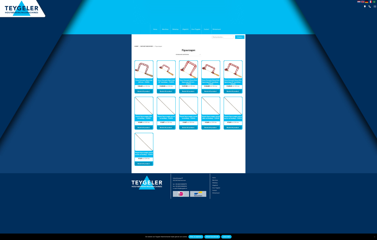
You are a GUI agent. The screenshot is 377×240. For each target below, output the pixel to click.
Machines (165, 29)
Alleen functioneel (212, 236)
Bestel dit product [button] (144, 91)
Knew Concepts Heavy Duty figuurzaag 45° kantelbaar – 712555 (210, 82)
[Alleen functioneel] (375, 237)
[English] (363, 1)
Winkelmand (217, 29)
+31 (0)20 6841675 (181, 184)
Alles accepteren (196, 236)
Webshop (175, 29)
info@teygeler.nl (182, 188)
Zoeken (239, 37)
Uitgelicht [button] (185, 29)
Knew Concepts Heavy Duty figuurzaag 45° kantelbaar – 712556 (233, 82)
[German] (367, 1)
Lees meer (226, 236)
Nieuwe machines (146, 46)
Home (155, 29)
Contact (206, 29)
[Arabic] (375, 1)
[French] (371, 1)
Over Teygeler (196, 29)
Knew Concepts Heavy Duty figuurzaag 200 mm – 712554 (188, 82)
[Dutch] (359, 1)
